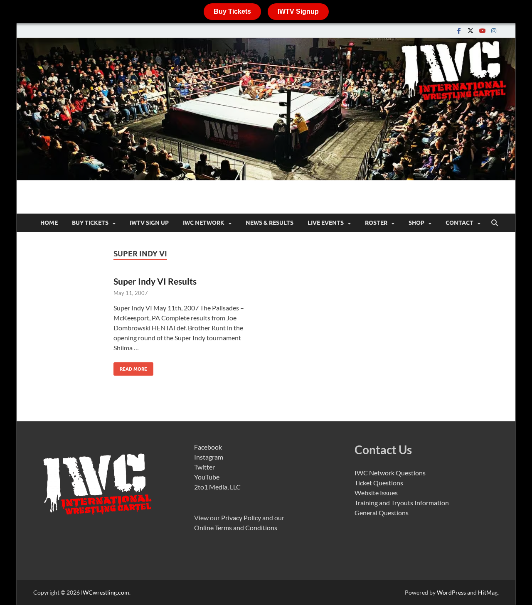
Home (49, 222)
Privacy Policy (241, 517)
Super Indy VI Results (155, 281)
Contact (459, 222)
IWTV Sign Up (149, 222)
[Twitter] (470, 30)
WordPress (451, 592)
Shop (416, 222)
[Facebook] (459, 30)
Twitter (204, 467)
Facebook (208, 447)
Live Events (326, 222)
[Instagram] (494, 30)
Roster (376, 222)
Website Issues (376, 493)
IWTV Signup (298, 11)
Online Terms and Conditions (235, 527)
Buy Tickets (232, 11)
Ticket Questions (379, 483)
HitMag (488, 592)
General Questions (382, 512)
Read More (130, 367)
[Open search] (494, 223)
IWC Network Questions (390, 473)
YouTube (206, 477)
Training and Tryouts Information (402, 503)
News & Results (269, 222)
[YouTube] (482, 30)
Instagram (208, 457)
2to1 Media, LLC (217, 487)
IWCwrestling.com (105, 592)
